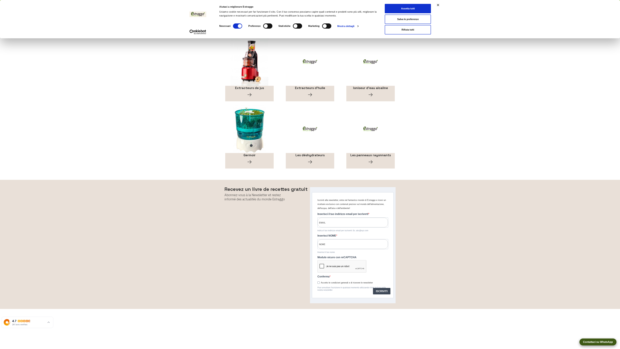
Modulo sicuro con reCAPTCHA (336, 257)
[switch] (267, 26)
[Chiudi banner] (438, 5)
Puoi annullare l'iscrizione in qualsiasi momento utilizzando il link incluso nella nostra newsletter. (351, 288)
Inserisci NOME (326, 235)
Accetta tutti (408, 8)
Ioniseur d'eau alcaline (370, 88)
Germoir (249, 155)
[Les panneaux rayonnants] (370, 129)
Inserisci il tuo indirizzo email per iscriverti (342, 214)
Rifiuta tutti (408, 29)
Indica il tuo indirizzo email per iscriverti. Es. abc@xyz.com (342, 230)
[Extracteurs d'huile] (310, 61)
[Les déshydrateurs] (310, 129)
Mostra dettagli (346, 26)
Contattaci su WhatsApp (598, 342)
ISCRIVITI (382, 291)
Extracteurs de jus (249, 88)
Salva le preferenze (408, 19)
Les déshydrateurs (310, 155)
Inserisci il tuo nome (326, 252)
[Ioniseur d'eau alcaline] (370, 61)
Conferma (323, 276)
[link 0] (198, 32)
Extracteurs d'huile (310, 88)
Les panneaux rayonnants (370, 155)
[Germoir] (249, 129)
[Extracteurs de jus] (249, 61)
